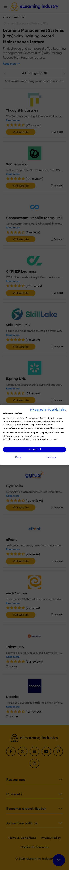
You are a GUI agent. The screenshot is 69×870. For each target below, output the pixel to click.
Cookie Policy (57, 409)
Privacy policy (39, 409)
